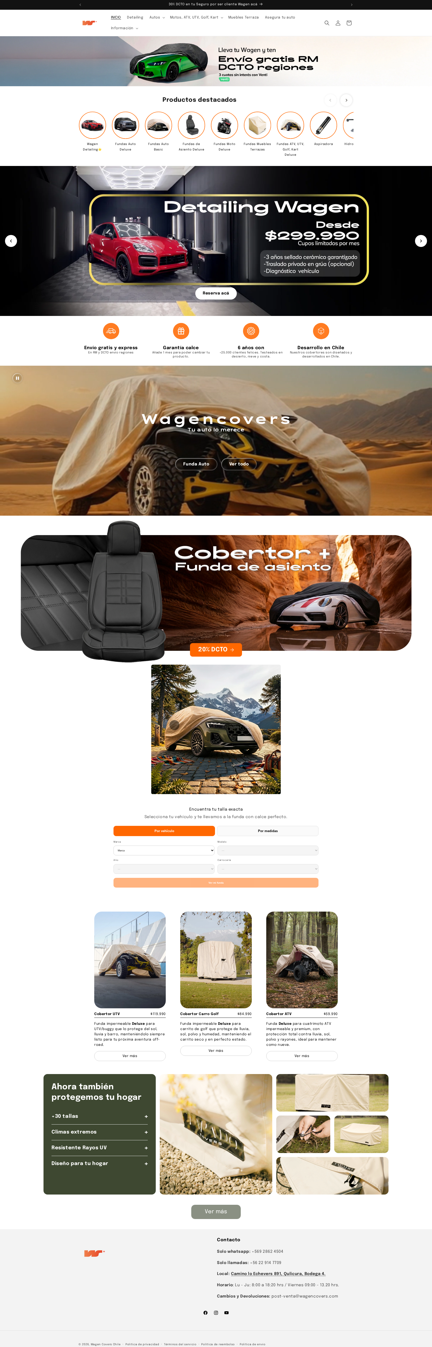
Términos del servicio (180, 1344)
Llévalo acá (216, 293)
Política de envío (253, 1344)
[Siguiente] (421, 241)
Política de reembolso (218, 1344)
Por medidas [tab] (268, 831)
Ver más (216, 1212)
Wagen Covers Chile (106, 1344)
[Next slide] (346, 100)
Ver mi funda (216, 882)
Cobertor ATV (279, 1014)
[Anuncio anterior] (80, 4)
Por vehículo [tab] (164, 831)
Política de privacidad (142, 1344)
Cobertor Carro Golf (199, 1014)
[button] (156, 17)
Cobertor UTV (107, 1014)
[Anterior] (11, 241)
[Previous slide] (330, 100)
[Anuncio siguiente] (351, 4)
